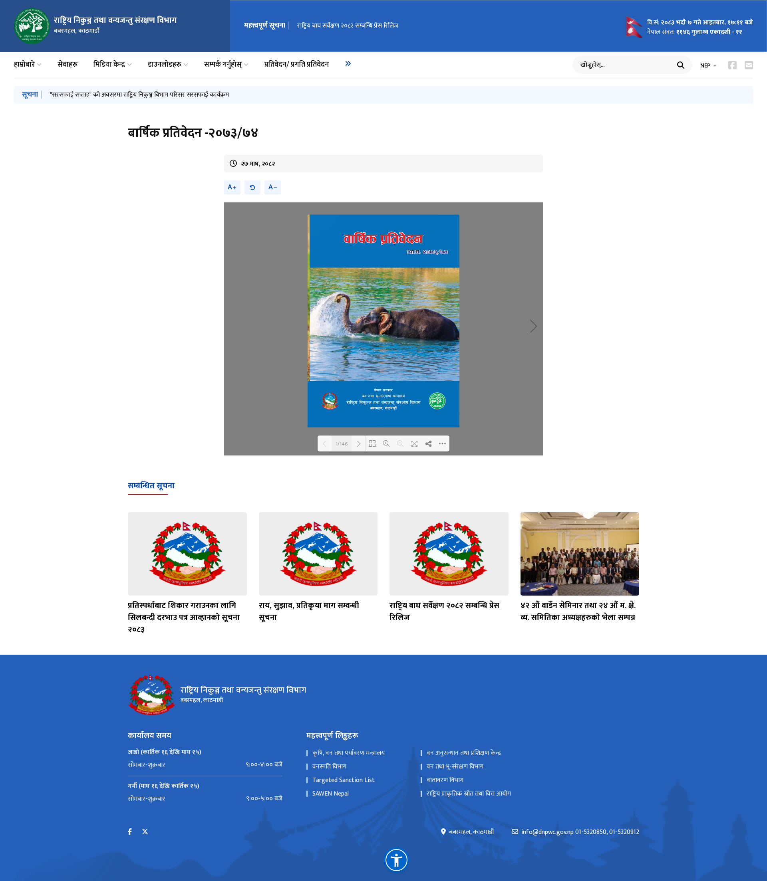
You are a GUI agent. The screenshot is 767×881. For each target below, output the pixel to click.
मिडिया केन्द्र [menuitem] (109, 64)
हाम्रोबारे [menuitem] (24, 64)
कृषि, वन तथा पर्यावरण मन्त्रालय (348, 753)
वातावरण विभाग (445, 780)
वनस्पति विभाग (329, 766)
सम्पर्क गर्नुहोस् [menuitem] (223, 64)
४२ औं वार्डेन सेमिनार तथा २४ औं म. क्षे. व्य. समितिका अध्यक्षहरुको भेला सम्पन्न (578, 611)
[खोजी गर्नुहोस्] (680, 65)
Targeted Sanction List (343, 780)
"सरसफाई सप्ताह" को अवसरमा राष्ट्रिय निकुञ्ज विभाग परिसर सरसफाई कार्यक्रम (139, 94)
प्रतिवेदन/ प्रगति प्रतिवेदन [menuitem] (296, 64)
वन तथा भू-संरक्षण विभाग (455, 766)
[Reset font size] (252, 187)
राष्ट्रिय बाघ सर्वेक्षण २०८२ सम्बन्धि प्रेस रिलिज (347, 25)
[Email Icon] (749, 65)
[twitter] (145, 832)
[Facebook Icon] (732, 65)
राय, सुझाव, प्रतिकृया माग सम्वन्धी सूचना (309, 611)
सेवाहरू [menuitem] (67, 64)
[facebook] (130, 832)
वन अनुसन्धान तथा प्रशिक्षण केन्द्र (464, 753)
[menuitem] (348, 63)
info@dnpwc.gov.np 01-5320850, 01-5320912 (580, 832)
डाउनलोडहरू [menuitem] (164, 64)
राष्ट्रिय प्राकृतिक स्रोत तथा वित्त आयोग (469, 793)
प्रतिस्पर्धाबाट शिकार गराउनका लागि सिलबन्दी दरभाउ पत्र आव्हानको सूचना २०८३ (184, 617)
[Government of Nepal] (32, 26)
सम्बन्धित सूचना (151, 486)
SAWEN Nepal (330, 793)
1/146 (342, 443)
